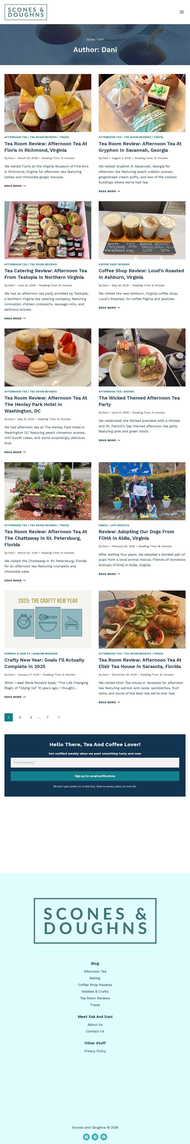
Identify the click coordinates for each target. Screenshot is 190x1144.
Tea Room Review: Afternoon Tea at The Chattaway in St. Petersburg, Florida (45, 538)
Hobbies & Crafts (17, 653)
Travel (64, 137)
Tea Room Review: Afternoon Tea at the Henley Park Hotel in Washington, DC (45, 404)
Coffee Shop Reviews (114, 264)
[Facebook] (103, 1137)
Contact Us (95, 1031)
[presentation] (47, 103)
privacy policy (114, 786)
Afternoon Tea (15, 137)
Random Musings (45, 653)
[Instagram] (86, 1137)
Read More (15, 185)
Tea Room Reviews (43, 137)
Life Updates (119, 525)
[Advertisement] (95, 826)
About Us (95, 1024)
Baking (129, 391)
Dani (11, 158)
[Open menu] (182, 12)
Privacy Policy (95, 1051)
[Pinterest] (95, 1137)
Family (103, 525)
